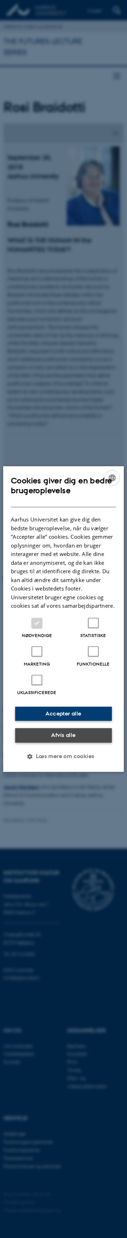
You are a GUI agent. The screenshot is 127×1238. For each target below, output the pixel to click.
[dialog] (63, 619)
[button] (63, 756)
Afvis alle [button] (63, 735)
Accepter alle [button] (63, 713)
